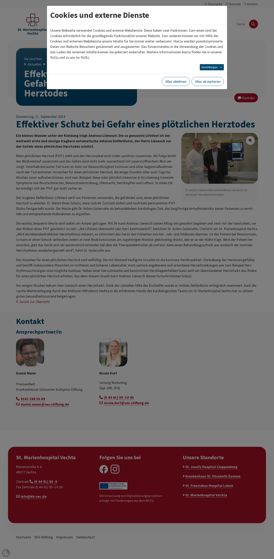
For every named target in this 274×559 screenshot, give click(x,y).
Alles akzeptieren (207, 81)
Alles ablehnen (176, 81)
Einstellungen (210, 67)
